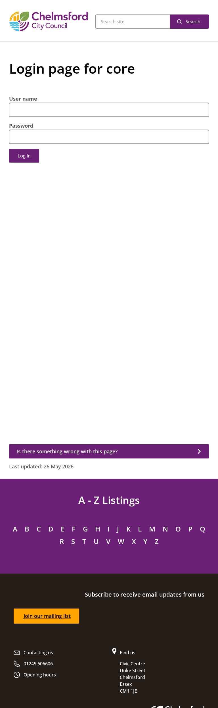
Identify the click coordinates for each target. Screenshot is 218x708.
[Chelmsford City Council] (49, 21)
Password (21, 125)
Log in (24, 156)
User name (23, 98)
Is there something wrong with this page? (67, 451)
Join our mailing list (47, 616)
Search (193, 21)
